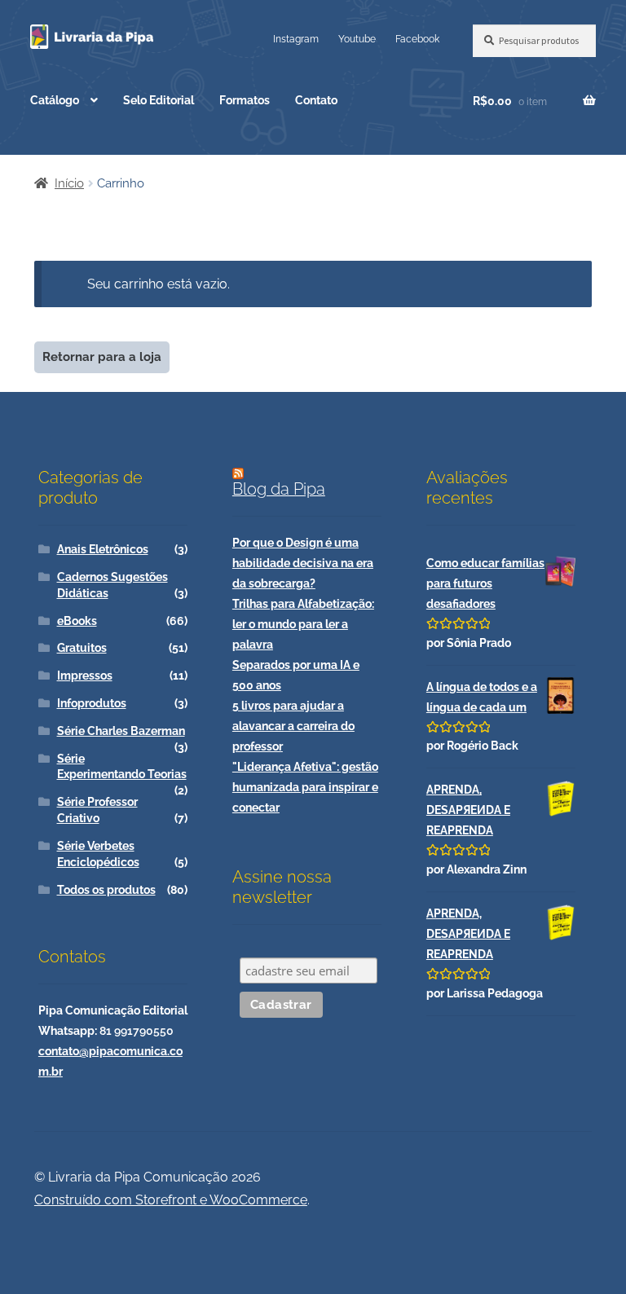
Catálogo (54, 100)
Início (69, 183)
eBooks (77, 620)
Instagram (296, 39)
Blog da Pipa (278, 489)
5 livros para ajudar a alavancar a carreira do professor (293, 726)
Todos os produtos (106, 889)
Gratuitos (82, 647)
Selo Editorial (158, 100)
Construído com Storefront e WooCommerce (170, 1200)
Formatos (244, 100)
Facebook (417, 39)
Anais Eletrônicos (102, 549)
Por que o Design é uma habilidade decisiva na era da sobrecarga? (302, 563)
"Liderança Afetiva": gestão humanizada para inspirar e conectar (305, 787)
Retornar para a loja (101, 357)
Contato (316, 100)
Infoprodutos (91, 703)
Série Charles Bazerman (121, 730)
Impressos (84, 675)
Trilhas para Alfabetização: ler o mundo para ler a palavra (303, 624)
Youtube (357, 39)
